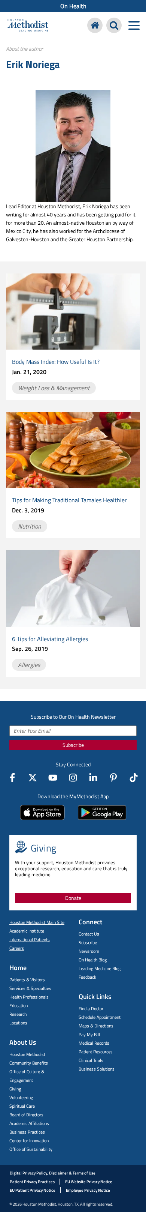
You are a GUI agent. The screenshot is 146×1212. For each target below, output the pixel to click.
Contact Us (89, 933)
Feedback (87, 977)
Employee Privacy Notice (88, 1190)
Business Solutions (97, 1068)
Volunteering (21, 1097)
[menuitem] (73, 6)
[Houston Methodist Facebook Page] (12, 777)
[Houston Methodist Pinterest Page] (113, 777)
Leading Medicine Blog (100, 968)
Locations (18, 1022)
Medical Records (94, 1043)
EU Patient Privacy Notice (32, 1190)
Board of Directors (26, 1114)
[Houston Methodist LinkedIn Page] (93, 777)
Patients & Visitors (27, 979)
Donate (73, 898)
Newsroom (89, 951)
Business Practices (27, 1131)
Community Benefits (28, 1062)
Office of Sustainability (30, 1149)
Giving (15, 1088)
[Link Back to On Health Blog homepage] (95, 25)
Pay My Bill (89, 1034)
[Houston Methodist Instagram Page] (73, 777)
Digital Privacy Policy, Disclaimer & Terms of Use (52, 1173)
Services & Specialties (30, 988)
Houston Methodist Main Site (36, 922)
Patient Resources (96, 1051)
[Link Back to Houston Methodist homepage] (27, 26)
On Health (73, 6)
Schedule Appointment (100, 1017)
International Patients (29, 939)
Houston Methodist (27, 1054)
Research (18, 1014)
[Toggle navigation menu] (133, 25)
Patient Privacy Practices (32, 1182)
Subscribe (73, 745)
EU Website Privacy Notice (88, 1182)
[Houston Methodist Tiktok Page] (133, 777)
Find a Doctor (91, 1008)
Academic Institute (26, 930)
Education (18, 1005)
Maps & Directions (96, 1025)
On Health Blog (93, 959)
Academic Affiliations (29, 1123)
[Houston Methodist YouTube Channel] (52, 777)
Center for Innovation (29, 1140)
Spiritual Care (22, 1106)
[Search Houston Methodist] (114, 25)
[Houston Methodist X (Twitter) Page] (32, 777)
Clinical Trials (91, 1060)
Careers (16, 948)
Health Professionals (29, 996)
